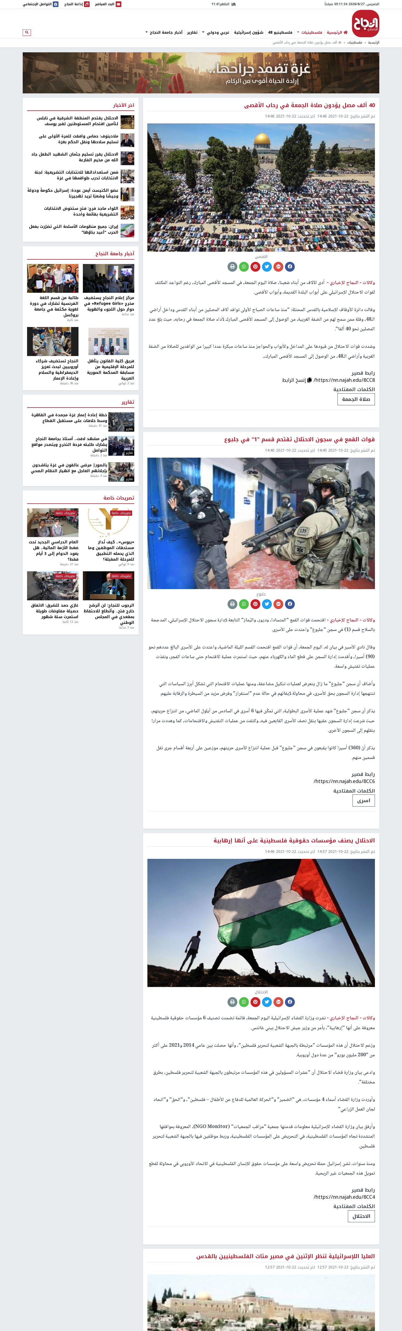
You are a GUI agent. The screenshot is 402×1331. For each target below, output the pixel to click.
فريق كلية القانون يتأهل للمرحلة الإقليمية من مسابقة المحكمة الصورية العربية (110, 369)
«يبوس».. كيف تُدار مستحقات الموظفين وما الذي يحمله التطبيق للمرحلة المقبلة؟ (111, 550)
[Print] (232, 267)
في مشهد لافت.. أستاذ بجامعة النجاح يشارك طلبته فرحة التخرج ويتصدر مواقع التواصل (69, 444)
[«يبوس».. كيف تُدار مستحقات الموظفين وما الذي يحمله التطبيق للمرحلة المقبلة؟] (108, 522)
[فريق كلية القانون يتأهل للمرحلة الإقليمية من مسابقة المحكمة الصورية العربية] (108, 341)
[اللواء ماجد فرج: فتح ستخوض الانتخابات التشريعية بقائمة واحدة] (127, 212)
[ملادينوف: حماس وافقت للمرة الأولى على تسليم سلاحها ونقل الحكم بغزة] (127, 140)
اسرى (363, 800)
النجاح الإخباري (365, 23)
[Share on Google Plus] (278, 267)
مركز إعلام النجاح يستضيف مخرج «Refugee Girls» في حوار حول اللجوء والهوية (109, 303)
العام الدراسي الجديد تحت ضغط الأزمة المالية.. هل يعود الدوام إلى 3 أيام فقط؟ (53, 550)
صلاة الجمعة (356, 399)
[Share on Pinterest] (255, 267)
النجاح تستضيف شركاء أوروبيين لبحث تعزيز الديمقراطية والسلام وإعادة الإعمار (57, 369)
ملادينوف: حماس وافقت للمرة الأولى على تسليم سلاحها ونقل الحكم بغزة (78, 139)
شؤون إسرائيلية (248, 32)
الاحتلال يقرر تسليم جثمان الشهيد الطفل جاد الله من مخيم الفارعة (74, 157)
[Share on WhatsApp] (244, 267)
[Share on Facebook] (290, 267)
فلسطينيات (311, 32)
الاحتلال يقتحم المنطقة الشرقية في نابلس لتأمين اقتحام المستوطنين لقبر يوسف (77, 121)
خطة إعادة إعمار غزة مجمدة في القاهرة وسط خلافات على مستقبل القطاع (69, 418)
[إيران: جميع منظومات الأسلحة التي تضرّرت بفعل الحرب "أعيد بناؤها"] (127, 230)
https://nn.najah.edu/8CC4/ (344, 1197)
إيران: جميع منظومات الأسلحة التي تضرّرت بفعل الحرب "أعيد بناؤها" (73, 229)
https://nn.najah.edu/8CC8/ (344, 380)
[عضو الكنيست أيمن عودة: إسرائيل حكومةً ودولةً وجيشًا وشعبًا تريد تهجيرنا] (127, 194)
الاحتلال (361, 1216)
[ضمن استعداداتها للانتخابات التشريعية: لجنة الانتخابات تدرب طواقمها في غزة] (127, 176)
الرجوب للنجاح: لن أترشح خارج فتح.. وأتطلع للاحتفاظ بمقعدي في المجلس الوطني (109, 614)
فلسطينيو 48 (280, 32)
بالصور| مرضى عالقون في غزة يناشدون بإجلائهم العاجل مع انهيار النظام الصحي (69, 468)
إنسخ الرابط (294, 380)
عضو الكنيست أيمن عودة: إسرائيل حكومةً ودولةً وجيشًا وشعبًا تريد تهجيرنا (72, 193)
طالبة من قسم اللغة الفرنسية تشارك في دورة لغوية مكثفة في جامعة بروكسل (54, 306)
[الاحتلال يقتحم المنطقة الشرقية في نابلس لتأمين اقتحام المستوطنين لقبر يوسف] (127, 122)
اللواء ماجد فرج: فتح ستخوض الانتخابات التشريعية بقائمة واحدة (81, 211)
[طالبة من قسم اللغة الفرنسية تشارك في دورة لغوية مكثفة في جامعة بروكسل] (52, 278)
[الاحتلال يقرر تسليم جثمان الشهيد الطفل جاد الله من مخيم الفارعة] (127, 158)
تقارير (192, 32)
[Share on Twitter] (267, 267)
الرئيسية (373, 42)
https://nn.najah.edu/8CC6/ (344, 781)
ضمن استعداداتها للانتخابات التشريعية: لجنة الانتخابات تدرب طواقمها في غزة (76, 175)
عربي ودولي (217, 32)
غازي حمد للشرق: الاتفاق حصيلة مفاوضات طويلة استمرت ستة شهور (54, 611)
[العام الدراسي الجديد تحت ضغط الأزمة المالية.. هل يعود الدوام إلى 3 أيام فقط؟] (52, 522)
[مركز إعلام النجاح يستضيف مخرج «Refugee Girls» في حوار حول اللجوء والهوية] (108, 278)
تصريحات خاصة (118, 498)
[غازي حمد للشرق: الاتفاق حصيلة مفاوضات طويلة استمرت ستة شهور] (52, 585)
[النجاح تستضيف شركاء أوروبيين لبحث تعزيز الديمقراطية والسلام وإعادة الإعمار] (52, 341)
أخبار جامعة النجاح (165, 32)
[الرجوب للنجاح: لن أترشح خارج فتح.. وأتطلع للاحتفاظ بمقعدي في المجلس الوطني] (108, 585)
